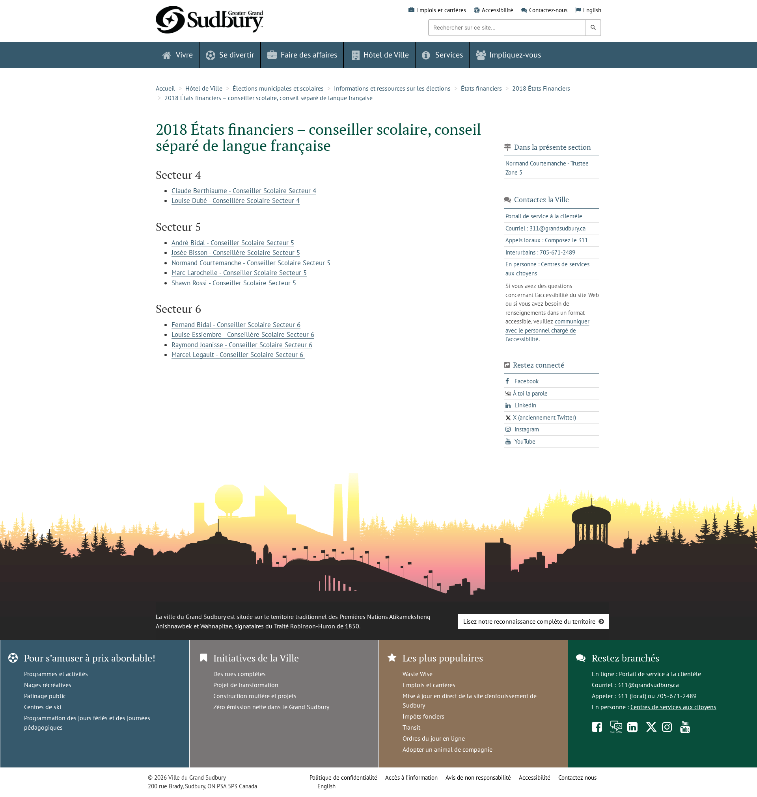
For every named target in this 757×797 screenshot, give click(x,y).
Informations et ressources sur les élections (392, 88)
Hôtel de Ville (203, 88)
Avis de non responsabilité (478, 777)
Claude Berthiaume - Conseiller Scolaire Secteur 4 (244, 190)
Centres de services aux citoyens (673, 707)
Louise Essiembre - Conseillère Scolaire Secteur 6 (243, 334)
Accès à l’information (411, 777)
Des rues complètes (239, 674)
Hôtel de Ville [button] (386, 55)
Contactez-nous (548, 10)
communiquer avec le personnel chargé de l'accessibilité (547, 330)
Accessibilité (497, 10)
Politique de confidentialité (343, 777)
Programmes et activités (56, 674)
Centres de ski (42, 707)
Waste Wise (418, 674)
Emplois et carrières (441, 10)
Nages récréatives (47, 685)
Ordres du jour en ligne (434, 738)
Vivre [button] (184, 55)
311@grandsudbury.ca (648, 685)
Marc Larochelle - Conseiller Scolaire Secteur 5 (239, 272)
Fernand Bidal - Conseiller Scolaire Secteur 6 (236, 324)
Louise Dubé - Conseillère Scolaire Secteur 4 (236, 200)
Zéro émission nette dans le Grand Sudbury (271, 707)
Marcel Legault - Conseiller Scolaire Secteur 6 (238, 354)
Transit (411, 727)
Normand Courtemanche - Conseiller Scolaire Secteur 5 (251, 262)
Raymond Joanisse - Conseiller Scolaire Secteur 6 (242, 344)
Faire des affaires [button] (309, 55)
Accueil (165, 88)
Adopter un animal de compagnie (447, 749)
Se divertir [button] (236, 55)
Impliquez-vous (515, 55)
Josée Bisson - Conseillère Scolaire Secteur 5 (236, 252)
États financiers (481, 88)
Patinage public (45, 696)
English (592, 10)
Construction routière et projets (254, 696)
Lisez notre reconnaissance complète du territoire (529, 621)
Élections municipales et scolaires (278, 88)
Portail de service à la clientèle (660, 674)
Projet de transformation (245, 685)
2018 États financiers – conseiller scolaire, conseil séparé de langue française (268, 98)
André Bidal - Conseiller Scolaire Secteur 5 (233, 242)
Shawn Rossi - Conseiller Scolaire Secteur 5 (234, 283)
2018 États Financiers (541, 88)
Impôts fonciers (423, 716)
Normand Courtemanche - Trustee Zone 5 (547, 168)
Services (449, 55)
